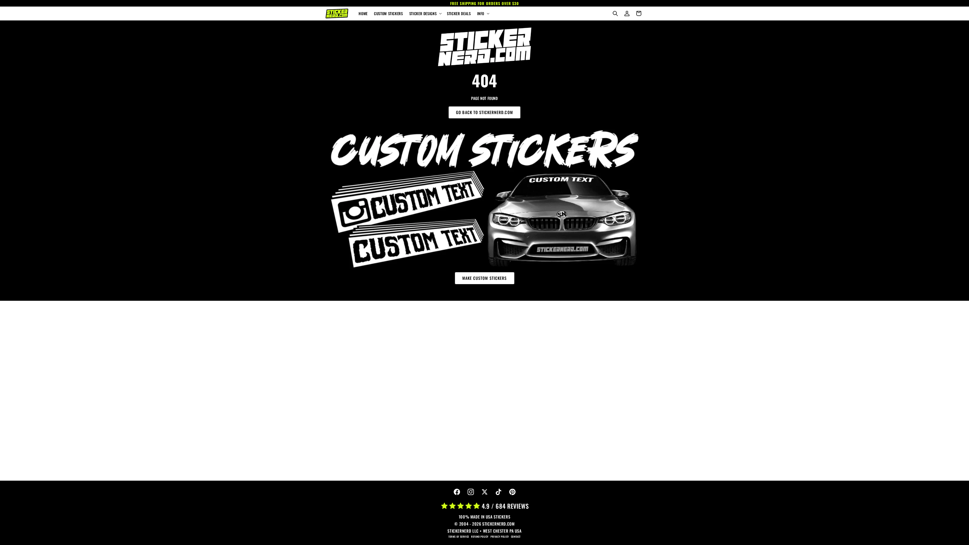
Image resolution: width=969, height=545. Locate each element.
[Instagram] (470, 492)
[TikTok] (498, 492)
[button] (425, 13)
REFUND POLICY (480, 536)
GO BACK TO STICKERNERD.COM (484, 112)
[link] (484, 46)
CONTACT (516, 536)
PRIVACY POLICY (500, 536)
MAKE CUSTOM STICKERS (484, 278)
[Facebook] (456, 492)
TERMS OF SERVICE (458, 536)
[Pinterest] (512, 492)
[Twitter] (484, 492)
